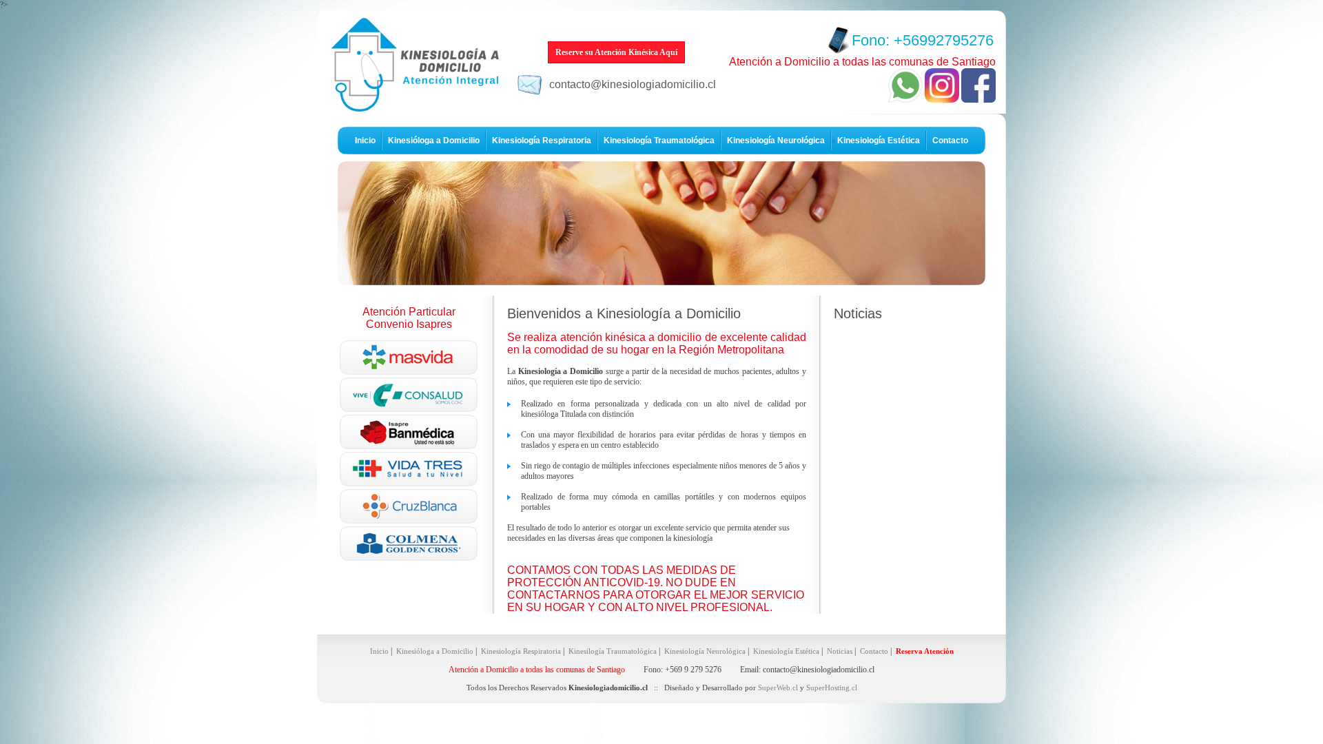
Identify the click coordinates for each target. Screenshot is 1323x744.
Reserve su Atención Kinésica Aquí (616, 52)
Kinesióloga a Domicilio (434, 140)
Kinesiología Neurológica (776, 140)
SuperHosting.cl (831, 687)
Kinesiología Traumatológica (659, 140)
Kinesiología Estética (878, 140)
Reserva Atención (925, 651)
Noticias (839, 651)
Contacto (950, 140)
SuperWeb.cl (778, 687)
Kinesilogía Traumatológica (612, 651)
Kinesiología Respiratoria (541, 140)
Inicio (365, 140)
